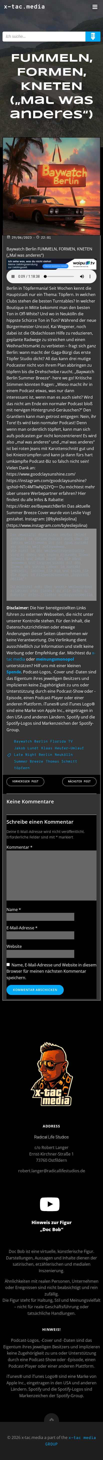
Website (14, 946)
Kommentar (19, 847)
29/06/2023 (22, 238)
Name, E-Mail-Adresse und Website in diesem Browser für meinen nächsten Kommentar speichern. (51, 971)
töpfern (22, 768)
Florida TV (61, 742)
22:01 (46, 238)
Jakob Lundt (26, 748)
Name (13, 909)
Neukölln (64, 755)
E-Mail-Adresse (22, 928)
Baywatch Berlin (31, 742)
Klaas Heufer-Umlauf (62, 748)
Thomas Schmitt (61, 762)
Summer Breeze (28, 762)
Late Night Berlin (33, 755)
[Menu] (95, 7)
